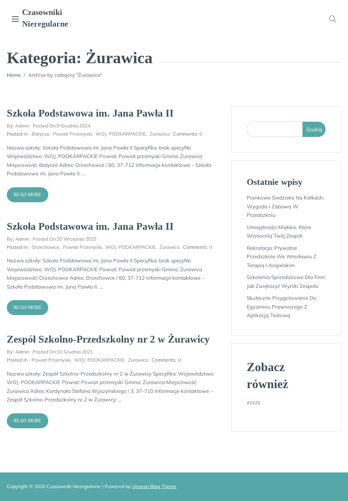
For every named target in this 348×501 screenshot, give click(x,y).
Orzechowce (45, 247)
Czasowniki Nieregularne (45, 18)
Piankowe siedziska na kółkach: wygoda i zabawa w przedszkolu (285, 206)
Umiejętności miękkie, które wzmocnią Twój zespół (279, 231)
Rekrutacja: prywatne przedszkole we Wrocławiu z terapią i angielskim (281, 257)
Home (14, 75)
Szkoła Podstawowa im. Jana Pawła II (90, 113)
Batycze (40, 134)
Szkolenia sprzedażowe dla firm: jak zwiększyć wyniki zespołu (286, 281)
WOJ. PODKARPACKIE (120, 134)
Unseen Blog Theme (154, 486)
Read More (27, 194)
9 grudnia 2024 (61, 126)
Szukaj (314, 129)
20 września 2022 (65, 239)
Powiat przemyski (72, 134)
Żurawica (160, 134)
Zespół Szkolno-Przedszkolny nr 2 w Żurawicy (108, 339)
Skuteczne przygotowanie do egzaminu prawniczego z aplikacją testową (281, 306)
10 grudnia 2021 (63, 352)
